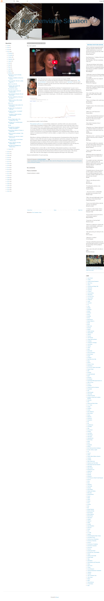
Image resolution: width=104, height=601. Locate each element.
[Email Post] (49, 159)
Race (65, 160)
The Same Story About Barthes (93, 552)
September (10, 59)
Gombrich (89, 408)
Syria (88, 530)
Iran (88, 421)
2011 (8, 173)
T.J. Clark (89, 532)
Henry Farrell (90, 413)
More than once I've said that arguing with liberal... (15, 123)
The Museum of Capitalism (92, 544)
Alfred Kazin (89, 294)
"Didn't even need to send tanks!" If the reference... (15, 134)
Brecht (88, 322)
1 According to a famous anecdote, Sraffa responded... (15, 114)
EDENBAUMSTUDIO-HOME (95, 45)
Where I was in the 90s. (12, 84)
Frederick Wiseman (91, 395)
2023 (8, 51)
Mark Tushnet (90, 468)
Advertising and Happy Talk (92, 286)
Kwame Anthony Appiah (92, 449)
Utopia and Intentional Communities (34, 162)
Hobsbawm (89, 418)
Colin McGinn (90, 337)
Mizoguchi (89, 476)
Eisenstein (89, 377)
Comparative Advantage (92, 342)
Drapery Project (90, 369)
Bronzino (89, 327)
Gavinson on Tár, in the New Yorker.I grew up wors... (15, 137)
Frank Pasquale (90, 392)
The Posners (89, 547)
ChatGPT (89, 334)
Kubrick (89, 446)
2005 (8, 185)
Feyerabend (89, 389)
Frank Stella (89, 393)
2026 (8, 45)
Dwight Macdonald (91, 374)
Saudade (89, 519)
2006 (8, 183)
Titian (88, 559)
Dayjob (88, 355)
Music (88, 482)
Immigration (89, 420)
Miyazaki (89, 474)
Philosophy (59, 160)
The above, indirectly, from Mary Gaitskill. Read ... (14, 143)
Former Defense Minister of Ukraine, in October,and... (15, 131)
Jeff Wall (89, 431)
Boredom (35, 160)
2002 (8, 191)
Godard (88, 406)
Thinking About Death (91, 555)
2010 (8, 175)
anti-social (70, 82)
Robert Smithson (90, 514)
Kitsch (88, 443)
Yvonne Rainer (90, 583)
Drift (88, 370)
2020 (8, 155)
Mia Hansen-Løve (90, 469)
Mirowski (89, 472)
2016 (8, 163)
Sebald (88, 522)
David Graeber (90, 354)
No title (9, 117)
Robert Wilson (90, 515)
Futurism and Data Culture (92, 403)
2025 (8, 47)
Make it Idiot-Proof (53, 160)
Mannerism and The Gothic (92, 463)
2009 (8, 177)
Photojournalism (90, 494)
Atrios (88, 306)
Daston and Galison (91, 352)
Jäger (88, 428)
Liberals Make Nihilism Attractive (43, 160)
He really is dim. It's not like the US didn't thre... (15, 108)
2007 (8, 181)
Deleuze (88, 362)
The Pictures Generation (92, 545)
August (9, 61)
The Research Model (91, 550)
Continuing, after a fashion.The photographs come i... (14, 86)
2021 (8, 153)
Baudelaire (89, 309)
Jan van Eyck (89, 429)
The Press (89, 549)
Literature (89, 458)
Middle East (89, 471)
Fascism (89, 384)
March (9, 71)
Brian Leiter (89, 326)
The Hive (89, 542)
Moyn (88, 481)
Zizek (88, 585)
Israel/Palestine (90, 424)
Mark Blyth (89, 466)
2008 (8, 179)
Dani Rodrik (89, 350)
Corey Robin (89, 344)
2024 (8, 49)
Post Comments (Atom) (36, 212)
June (9, 65)
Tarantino (89, 534)
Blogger (57, 597)
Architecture (89, 299)
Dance (88, 349)
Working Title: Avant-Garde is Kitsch (93, 267)
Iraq (88, 423)
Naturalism (89, 484)
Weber (88, 580)
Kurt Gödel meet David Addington (94, 448)
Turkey (88, 564)
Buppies (89, 329)
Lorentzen (89, 459)
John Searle (89, 436)
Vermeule (89, 573)
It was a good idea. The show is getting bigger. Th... (15, 81)
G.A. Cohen (89, 405)
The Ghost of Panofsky (91, 540)
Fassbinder (89, 385)
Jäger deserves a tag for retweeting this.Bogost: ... (14, 75)
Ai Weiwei (89, 291)
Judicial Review (90, 438)
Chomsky (89, 336)
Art (88, 304)
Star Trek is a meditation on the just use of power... (15, 78)
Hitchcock (89, 416)
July (9, 63)
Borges (88, 314)
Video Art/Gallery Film (91, 575)
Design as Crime (90, 364)
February (10, 73)
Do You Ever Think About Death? (94, 367)
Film (88, 390)
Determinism (89, 365)
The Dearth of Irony (91, 537)
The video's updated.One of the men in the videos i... (15, 97)
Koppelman (89, 444)
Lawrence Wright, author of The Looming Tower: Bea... (14, 119)
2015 (8, 165)
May (9, 67)
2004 (8, 187)
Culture (88, 347)
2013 (8, 169)
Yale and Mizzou (90, 582)
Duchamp (89, 372)
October (10, 57)
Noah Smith (89, 486)
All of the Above (90, 296)
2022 (8, 151)
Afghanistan (89, 288)
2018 (8, 159)
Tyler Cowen (89, 565)
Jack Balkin (89, 426)
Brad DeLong (90, 319)
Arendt (31, 160)
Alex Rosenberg (90, 293)
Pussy (88, 502)
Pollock (88, 501)
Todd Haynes (89, 560)
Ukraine (88, 567)
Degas (88, 360)
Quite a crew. (10, 103)
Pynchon (89, 504)
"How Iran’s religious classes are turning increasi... (14, 91)
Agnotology (89, 289)
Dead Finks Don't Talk (91, 359)
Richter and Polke (90, 511)
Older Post (80, 210)
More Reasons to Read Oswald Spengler (95, 477)
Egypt (88, 375)
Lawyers (89, 453)
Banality (89, 307)
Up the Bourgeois (90, 569)
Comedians (89, 341)
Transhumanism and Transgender (76, 160)
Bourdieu (89, 316)
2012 (8, 171)
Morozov (89, 479)
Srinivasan (89, 527)
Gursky (88, 410)
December (10, 53)
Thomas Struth (90, 557)
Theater (88, 554)
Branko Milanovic (90, 321)
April (9, 69)
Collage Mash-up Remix (92, 339)
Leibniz (88, 454)
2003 (8, 189)
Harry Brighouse (90, 411)
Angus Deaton (90, 298)
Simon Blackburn (90, 525)
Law (88, 451)
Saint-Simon (89, 517)
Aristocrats (89, 302)
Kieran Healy (89, 439)
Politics (62, 160)
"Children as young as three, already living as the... (15, 100)
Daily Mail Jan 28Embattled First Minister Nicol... (14, 146)
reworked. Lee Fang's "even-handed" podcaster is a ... (15, 111)
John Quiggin (90, 434)
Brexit (88, 324)
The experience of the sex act (36, 124)
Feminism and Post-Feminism (93, 387)
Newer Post (29, 210)
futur (88, 401)
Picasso (88, 496)
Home (55, 210)
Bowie (88, 317)
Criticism (89, 345)
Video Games (90, 577)
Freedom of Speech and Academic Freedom (94, 397)
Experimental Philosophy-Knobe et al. (94, 380)
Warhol (88, 578)
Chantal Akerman (90, 331)
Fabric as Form (90, 382)
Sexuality (68, 160)
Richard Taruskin (90, 509)
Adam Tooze (89, 283)
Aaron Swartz (90, 278)
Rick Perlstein (90, 512)
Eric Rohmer (89, 379)
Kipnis (88, 441)
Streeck (88, 529)
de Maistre (89, 357)
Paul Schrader (90, 489)
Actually (89, 279)
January (10, 149)
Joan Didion (89, 433)
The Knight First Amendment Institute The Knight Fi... (14, 127)
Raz (88, 507)
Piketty (88, 497)
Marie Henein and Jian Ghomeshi (93, 464)
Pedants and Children (91, 491)
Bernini (88, 311)
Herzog (88, 415)
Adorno (88, 284)
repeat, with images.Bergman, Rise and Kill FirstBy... (15, 94)
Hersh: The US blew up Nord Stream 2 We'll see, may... (15, 140)
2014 (8, 167)
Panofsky (89, 487)
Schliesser (89, 521)
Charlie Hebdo (90, 332)
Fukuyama (89, 400)
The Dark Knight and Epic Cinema (94, 535)
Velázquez (89, 572)
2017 (8, 161)
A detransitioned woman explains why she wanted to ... (15, 105)
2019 (8, 157)
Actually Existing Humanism (92, 281)
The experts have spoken (13, 88)
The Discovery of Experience (93, 539)
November (10, 55)
